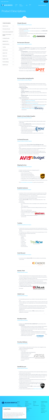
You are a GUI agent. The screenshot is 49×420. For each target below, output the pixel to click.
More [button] (30, 4)
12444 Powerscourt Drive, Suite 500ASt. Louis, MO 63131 (28, 409)
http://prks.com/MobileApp (30, 100)
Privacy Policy (43, 406)
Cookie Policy (16, 416)
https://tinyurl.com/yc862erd (38, 388)
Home (18, 403)
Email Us (27, 405)
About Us (16, 5)
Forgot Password (36, 405)
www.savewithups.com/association (26, 182)
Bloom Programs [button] (21, 5)
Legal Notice (43, 408)
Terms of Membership (43, 404)
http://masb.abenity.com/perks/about (32, 103)
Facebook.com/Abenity (25, 108)
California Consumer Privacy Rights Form (44, 411)
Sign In (42, 1)
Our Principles (19, 406)
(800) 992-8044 (28, 403)
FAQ (26, 5)
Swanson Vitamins (27, 30)
